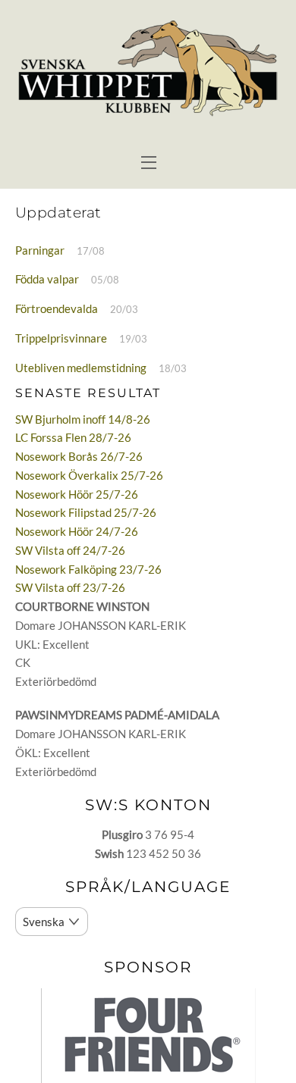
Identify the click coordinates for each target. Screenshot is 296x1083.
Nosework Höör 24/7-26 (76, 531)
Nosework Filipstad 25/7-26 (85, 512)
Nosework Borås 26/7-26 (79, 456)
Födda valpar (47, 279)
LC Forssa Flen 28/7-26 (73, 437)
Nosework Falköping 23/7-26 (88, 569)
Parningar (40, 250)
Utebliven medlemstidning (80, 367)
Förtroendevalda (56, 308)
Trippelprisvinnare (61, 338)
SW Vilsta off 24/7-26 (70, 550)
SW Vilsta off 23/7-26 (70, 587)
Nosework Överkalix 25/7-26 (89, 475)
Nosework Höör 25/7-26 (76, 494)
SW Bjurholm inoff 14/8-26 (82, 419)
